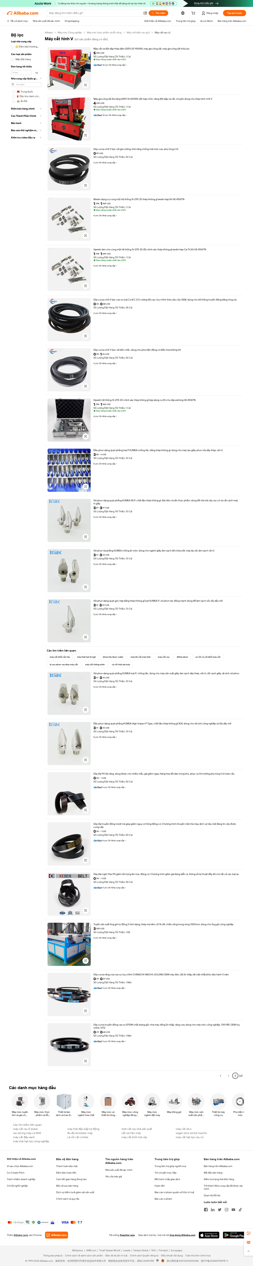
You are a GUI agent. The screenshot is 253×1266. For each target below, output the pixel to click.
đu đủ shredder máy (80, 1133)
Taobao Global (140, 1250)
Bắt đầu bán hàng (213, 1172)
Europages (176, 1250)
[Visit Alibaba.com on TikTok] (240, 1210)
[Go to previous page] (220, 1076)
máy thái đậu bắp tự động (83, 1129)
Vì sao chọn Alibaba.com (20, 1166)
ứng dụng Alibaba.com (182, 1235)
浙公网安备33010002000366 (183, 1260)
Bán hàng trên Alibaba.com (218, 1166)
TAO (153, 1250)
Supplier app (127, 1235)
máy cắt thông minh (95, 664)
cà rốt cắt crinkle (77, 1137)
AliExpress (77, 1250)
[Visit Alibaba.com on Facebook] (206, 1210)
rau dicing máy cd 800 (27, 1133)
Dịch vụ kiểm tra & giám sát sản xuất (75, 1192)
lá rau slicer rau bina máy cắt (64, 664)
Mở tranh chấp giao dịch (167, 1179)
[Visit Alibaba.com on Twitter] (220, 1210)
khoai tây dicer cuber (113, 657)
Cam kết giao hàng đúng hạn (71, 1179)
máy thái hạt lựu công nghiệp (31, 1141)
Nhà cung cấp (118, 65)
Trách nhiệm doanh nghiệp (21, 1179)
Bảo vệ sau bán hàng (67, 1185)
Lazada (126, 1250)
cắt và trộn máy (131, 1133)
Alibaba (48, 32)
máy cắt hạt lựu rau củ (189, 1137)
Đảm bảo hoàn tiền (66, 1172)
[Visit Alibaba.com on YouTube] (233, 1210)
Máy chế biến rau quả (138, 32)
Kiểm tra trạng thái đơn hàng (219, 1179)
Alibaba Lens (21, 1235)
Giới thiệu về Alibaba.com (21, 1159)
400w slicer (182, 657)
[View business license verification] (157, 1261)
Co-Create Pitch (15, 1172)
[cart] (194, 13)
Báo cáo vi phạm (163, 1198)
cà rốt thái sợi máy (121, 664)
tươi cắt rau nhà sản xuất (137, 1129)
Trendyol (163, 1250)
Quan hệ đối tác (212, 1195)
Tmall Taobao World (109, 1250)
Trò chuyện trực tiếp (165, 1172)
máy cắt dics (184, 1129)
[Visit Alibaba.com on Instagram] (226, 1210)
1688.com (91, 1250)
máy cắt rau (164, 657)
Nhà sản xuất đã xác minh (118, 1170)
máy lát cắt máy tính (141, 657)
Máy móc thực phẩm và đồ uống (104, 32)
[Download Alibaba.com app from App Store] (209, 1235)
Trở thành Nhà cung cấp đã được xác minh (223, 1187)
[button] (145, 13)
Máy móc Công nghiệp (70, 32)
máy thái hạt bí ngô (86, 657)
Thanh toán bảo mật (67, 1166)
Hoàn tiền (160, 1185)
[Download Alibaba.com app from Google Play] (234, 1235)
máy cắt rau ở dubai (25, 1129)
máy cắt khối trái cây (134, 1137)
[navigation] (26, 555)
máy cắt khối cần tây (60, 657)
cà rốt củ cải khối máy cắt (207, 657)
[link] (248, 1233)
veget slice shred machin (191, 1133)
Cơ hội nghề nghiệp (17, 1185)
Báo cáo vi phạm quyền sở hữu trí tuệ (174, 1192)
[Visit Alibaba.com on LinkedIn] (213, 1210)
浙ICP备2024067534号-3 (214, 1260)
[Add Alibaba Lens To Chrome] (56, 1235)
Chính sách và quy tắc (68, 1198)
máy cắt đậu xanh (24, 1137)
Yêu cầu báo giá (113, 1176)
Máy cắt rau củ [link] (162, 32)
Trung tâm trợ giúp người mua (170, 1166)
